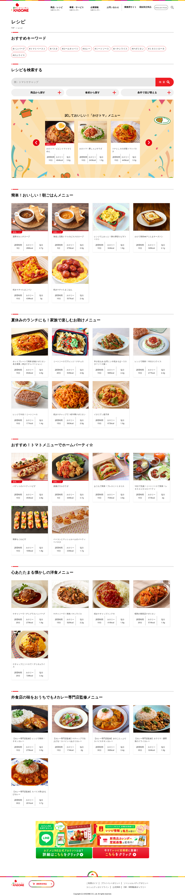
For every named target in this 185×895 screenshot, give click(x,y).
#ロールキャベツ (70, 48)
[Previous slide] (36, 142)
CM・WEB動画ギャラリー (135, 887)
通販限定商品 (145, 7)
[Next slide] (148, 142)
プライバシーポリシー (110, 883)
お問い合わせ (113, 7)
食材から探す (92, 92)
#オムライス (19, 55)
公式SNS (116, 887)
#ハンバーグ (19, 48)
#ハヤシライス (120, 48)
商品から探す (37, 92)
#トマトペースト (37, 48)
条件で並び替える (147, 92)
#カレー (86, 48)
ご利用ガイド (92, 883)
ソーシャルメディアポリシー (136, 883)
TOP (12, 28)
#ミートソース (102, 48)
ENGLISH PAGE (161, 8)
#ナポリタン (138, 48)
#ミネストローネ (156, 48)
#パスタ (54, 48)
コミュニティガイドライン (97, 887)
